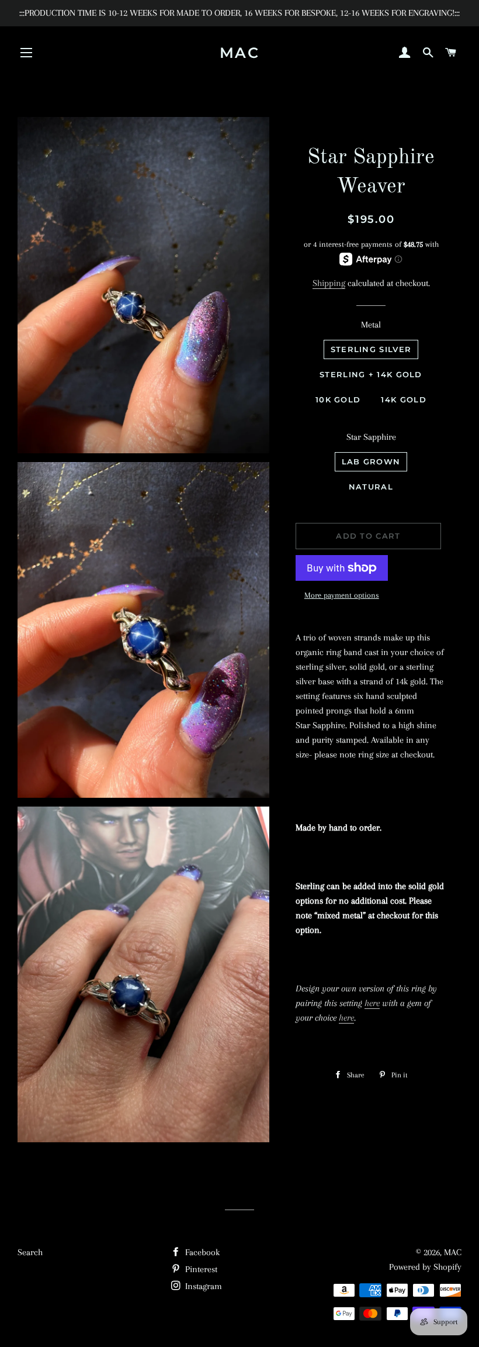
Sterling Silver (371, 349)
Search (30, 1252)
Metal (371, 324)
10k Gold (337, 399)
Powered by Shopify (425, 1267)
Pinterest (200, 1269)
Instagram (202, 1286)
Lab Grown (371, 461)
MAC (240, 52)
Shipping (329, 283)
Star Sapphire (371, 437)
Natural (371, 486)
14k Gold (403, 399)
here (372, 1003)
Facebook (201, 1252)
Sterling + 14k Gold (371, 374)
